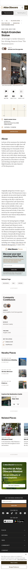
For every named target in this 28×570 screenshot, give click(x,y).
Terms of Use (19, 273)
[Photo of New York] (6, 401)
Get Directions (14, 131)
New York (15, 399)
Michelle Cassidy (8, 324)
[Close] (26, 554)
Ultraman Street (7, 439)
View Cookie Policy (22, 559)
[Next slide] (23, 68)
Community (6, 545)
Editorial (5, 535)
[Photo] (22, 362)
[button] (6, 91)
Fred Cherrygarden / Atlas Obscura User (12, 85)
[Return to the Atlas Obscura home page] (9, 7)
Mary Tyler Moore (17, 242)
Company (5, 550)
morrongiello (7, 312)
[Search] (22, 7)
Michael (10, 49)
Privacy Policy (12, 273)
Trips (3, 540)
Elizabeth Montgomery (9, 245)
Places (4, 530)
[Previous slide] (4, 68)
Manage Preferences (14, 567)
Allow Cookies (14, 562)
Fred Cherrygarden (18, 49)
